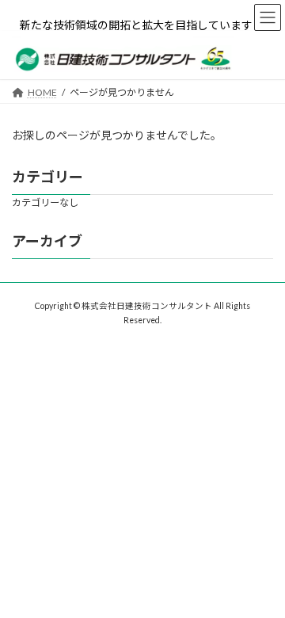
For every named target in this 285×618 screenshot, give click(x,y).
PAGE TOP (262, 583)
